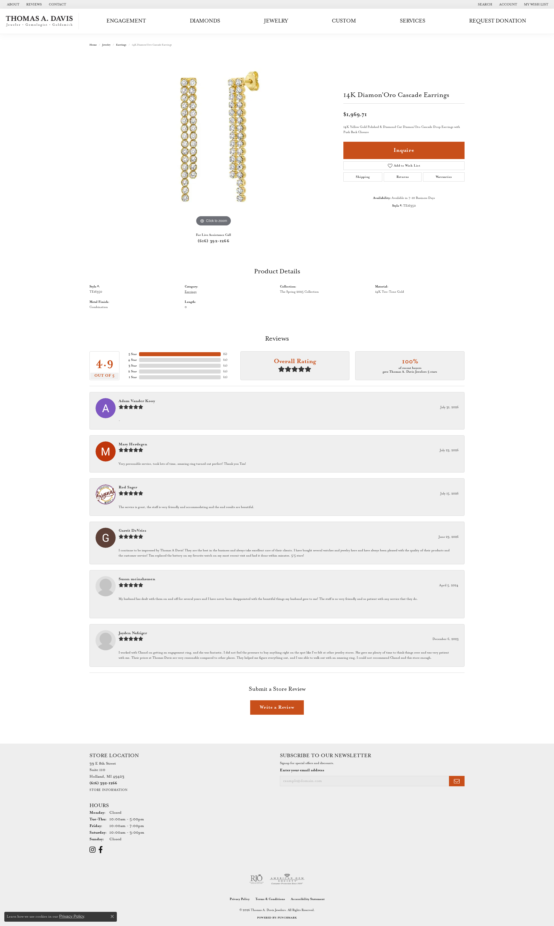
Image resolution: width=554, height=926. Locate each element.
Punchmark (287, 917)
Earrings (121, 44)
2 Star (132, 371)
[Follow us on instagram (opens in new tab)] (92, 849)
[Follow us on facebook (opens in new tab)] (100, 849)
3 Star (132, 365)
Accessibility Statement (308, 899)
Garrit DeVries (132, 531)
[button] (484, 4)
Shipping (363, 177)
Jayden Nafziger (133, 633)
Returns (402, 177)
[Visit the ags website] (287, 879)
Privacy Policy (240, 899)
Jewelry (276, 21)
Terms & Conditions (270, 899)
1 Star (133, 377)
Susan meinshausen (137, 579)
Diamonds (205, 21)
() (225, 354)
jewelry (106, 44)
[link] (12, 4)
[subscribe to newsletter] (457, 781)
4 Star (132, 360)
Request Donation (497, 21)
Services (412, 21)
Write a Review (277, 707)
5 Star (132, 354)
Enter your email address (302, 770)
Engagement (126, 21)
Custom (344, 21)
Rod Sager (128, 487)
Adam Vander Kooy (137, 401)
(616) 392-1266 (214, 241)
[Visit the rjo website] (256, 879)
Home (93, 44)
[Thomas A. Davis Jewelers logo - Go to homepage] (41, 21)
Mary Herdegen (133, 444)
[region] (213, 141)
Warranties (444, 177)
